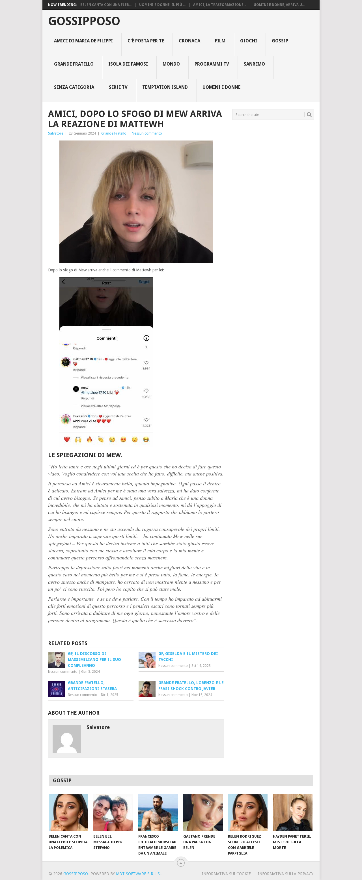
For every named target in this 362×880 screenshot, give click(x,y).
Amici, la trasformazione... (219, 5)
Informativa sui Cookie (226, 874)
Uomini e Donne (221, 87)
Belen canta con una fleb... (106, 5)
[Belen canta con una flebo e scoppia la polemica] (68, 812)
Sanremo (254, 64)
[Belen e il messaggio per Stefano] (113, 812)
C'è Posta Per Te (146, 41)
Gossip (280, 41)
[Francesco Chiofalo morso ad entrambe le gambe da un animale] (158, 812)
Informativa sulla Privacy (285, 874)
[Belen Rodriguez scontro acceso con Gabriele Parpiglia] (248, 812)
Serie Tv (118, 87)
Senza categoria (74, 87)
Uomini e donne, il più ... (162, 5)
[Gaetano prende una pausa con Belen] (203, 812)
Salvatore (55, 133)
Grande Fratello (74, 64)
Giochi (248, 41)
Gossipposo (84, 21)
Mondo (171, 64)
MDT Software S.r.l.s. (138, 874)
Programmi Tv (212, 64)
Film (220, 41)
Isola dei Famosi (128, 64)
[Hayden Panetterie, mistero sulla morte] (293, 812)
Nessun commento (147, 133)
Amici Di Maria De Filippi (83, 41)
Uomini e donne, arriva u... (279, 5)
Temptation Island (165, 87)
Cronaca (189, 41)
